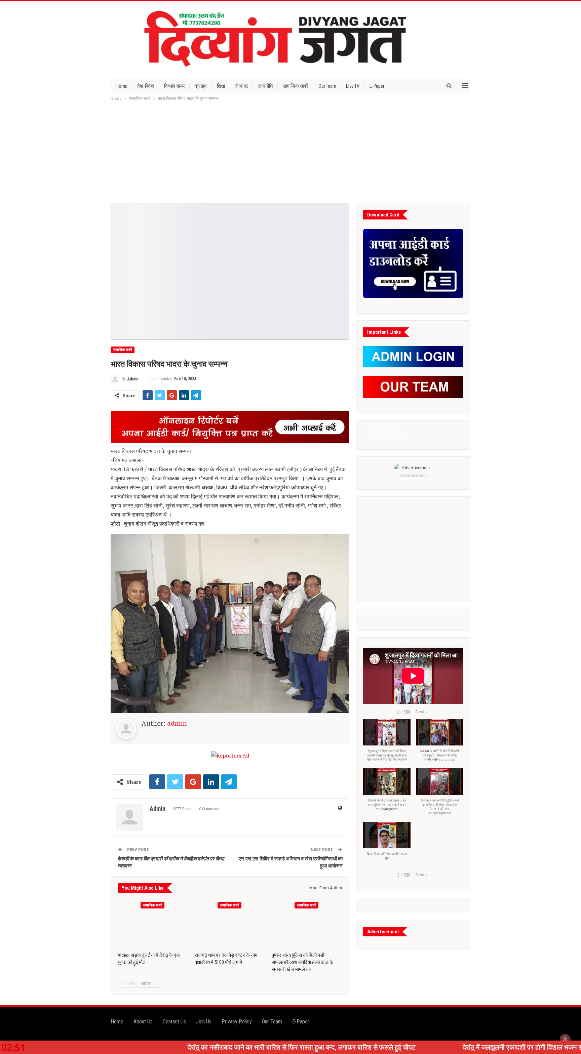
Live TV (352, 86)
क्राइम (200, 86)
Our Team (327, 86)
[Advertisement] (290, 153)
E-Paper (377, 86)
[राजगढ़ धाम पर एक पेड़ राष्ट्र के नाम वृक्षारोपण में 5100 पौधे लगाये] (230, 923)
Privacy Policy (237, 1021)
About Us (143, 1021)
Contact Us (174, 1021)
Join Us (203, 1021)
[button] (421, 711)
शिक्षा (221, 86)
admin (177, 723)
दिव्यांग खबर (174, 86)
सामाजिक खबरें (295, 86)
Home (121, 86)
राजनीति (265, 86)
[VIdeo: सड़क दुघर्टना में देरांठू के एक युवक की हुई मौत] (153, 923)
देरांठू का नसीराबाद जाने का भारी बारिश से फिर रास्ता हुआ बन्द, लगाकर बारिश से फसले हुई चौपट (232, 1047)
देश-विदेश (145, 86)
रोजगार (241, 86)
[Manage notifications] (565, 1039)
